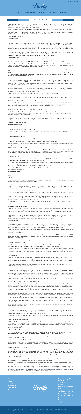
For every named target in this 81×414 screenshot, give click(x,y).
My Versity (62, 12)
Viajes (17, 12)
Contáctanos (53, 12)
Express (32, 12)
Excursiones (25, 12)
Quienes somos (42, 12)
